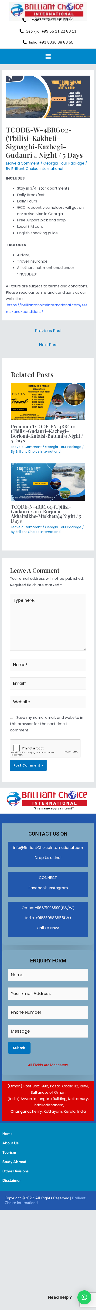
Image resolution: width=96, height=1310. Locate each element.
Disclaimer (11, 1180)
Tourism (9, 1152)
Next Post (48, 345)
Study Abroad (14, 1161)
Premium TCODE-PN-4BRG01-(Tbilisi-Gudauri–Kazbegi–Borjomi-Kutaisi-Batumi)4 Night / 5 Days (47, 433)
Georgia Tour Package (63, 163)
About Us (10, 1143)
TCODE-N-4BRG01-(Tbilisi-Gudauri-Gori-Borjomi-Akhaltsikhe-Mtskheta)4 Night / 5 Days (46, 513)
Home (7, 1133)
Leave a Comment (23, 163)
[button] (48, 57)
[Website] (48, 703)
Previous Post (48, 331)
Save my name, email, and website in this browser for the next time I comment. (46, 724)
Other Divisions (15, 1171)
